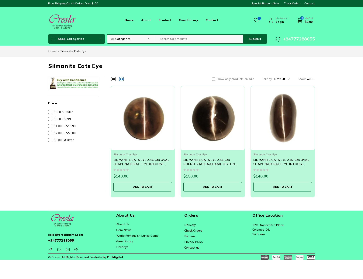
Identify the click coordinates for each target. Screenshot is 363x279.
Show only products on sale (235, 79)
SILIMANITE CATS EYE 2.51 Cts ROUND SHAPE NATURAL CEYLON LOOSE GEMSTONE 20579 (209, 164)
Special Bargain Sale (265, 3)
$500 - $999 (62, 119)
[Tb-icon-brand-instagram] (67, 249)
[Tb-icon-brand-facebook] (50, 249)
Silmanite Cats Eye (125, 154)
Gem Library (188, 20)
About (146, 20)
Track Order (292, 3)
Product (165, 20)
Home (129, 20)
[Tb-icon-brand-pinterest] (76, 249)
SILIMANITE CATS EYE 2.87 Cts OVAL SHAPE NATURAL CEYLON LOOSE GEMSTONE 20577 (281, 164)
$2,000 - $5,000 (65, 133)
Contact (309, 3)
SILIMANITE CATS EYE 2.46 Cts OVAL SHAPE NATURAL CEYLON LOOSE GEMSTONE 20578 (141, 164)
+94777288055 (61, 240)
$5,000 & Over (64, 140)
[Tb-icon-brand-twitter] (59, 249)
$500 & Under (63, 112)
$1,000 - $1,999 (65, 126)
